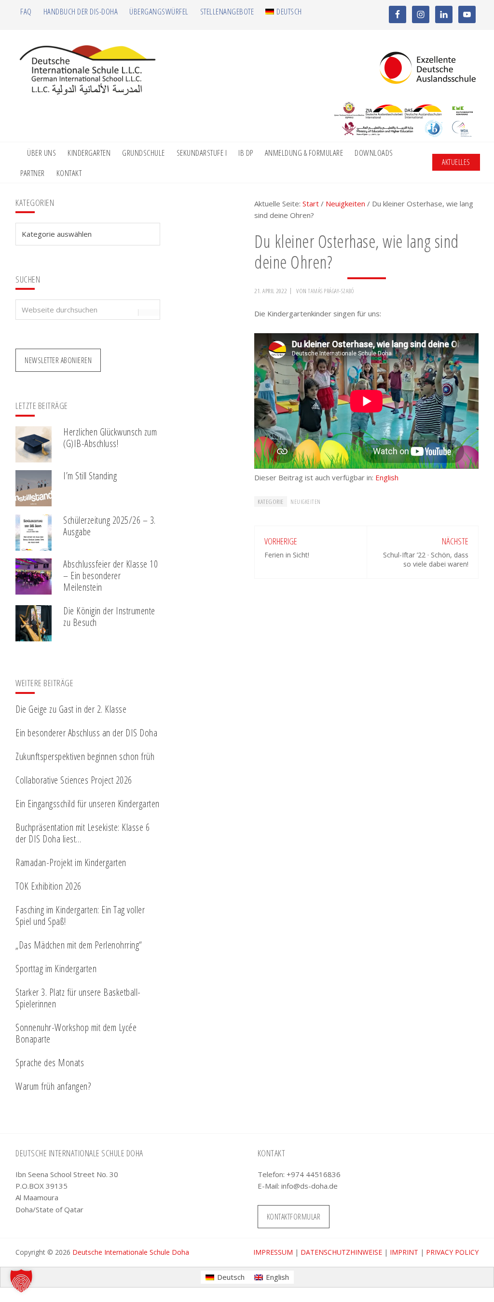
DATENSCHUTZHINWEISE (341, 1252)
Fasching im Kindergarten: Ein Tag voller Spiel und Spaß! (80, 915)
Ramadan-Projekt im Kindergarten (70, 862)
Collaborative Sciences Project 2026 (73, 780)
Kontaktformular (294, 1216)
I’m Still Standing (90, 475)
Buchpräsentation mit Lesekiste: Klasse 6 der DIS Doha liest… (82, 833)
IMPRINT (404, 1252)
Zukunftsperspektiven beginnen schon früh (84, 756)
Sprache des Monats (49, 1062)
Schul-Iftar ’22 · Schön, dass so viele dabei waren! (425, 559)
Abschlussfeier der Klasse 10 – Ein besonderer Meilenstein (110, 575)
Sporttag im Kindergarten (55, 968)
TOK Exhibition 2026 (48, 886)
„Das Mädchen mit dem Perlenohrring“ (78, 944)
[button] (21, 1281)
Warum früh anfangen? (53, 1086)
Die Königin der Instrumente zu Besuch (109, 616)
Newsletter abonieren (58, 360)
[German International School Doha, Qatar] (87, 92)
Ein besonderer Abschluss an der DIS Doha (86, 732)
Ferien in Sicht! (286, 554)
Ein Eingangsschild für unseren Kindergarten (87, 803)
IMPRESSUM (273, 1252)
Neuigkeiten (305, 502)
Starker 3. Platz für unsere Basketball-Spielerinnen (78, 998)
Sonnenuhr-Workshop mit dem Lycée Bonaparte (76, 1033)
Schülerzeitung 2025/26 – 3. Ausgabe (109, 526)
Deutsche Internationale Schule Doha (130, 1252)
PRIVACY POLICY (452, 1252)
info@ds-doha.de (309, 1186)
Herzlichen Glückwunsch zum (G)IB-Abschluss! (110, 437)
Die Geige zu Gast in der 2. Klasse (70, 709)
